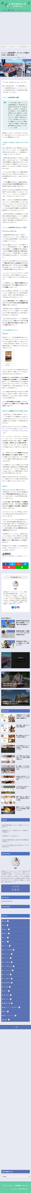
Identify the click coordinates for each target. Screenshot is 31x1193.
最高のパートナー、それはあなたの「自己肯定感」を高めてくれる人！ (23, 808)
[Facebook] (5, 564)
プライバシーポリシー (8, 1185)
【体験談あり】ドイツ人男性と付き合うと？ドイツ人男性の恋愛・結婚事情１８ (23, 716)
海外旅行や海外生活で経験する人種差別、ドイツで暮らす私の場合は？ (22, 622)
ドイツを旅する (7, 978)
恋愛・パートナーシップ (9, 1015)
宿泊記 (5, 1011)
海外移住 (6, 1019)
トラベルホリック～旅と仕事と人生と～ (19, 1189)
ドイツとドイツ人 (8, 970)
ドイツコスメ (7, 958)
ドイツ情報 (3, 10)
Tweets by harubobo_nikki (6, 901)
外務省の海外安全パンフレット (16, 548)
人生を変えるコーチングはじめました (10, 835)
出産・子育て (7, 999)
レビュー (6, 991)
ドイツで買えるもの (8, 966)
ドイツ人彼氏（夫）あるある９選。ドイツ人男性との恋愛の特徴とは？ (23, 757)
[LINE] (22, 567)
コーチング (6, 945)
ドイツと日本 (7, 974)
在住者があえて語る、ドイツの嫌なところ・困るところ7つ (22, 643)
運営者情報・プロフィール (22, 1185)
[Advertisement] (15, 28)
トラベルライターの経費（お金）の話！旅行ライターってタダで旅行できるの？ (15, 846)
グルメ (5, 937)
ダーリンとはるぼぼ (8, 949)
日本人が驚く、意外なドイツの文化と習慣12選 (23, 726)
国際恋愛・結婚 (11, 10)
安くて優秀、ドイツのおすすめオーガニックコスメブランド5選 (23, 767)
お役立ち (6, 929)
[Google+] (18, 564)
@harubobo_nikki (19, 82)
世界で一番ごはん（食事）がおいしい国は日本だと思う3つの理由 (23, 798)
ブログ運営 (6, 986)
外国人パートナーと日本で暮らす (11, 1007)
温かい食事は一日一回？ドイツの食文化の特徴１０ (23, 736)
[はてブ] (25, 564)
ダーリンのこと (7, 954)
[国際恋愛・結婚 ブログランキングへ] (6, 554)
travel (5, 925)
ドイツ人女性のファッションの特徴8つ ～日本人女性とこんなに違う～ (23, 747)
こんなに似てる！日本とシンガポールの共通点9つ (23, 787)
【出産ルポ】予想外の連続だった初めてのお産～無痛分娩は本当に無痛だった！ (15, 840)
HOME (4, 46)
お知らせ (6, 933)
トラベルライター (19, 10)
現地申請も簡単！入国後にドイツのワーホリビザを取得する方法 (22, 632)
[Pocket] (8, 567)
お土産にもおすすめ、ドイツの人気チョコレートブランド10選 (23, 778)
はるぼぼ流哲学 (7, 982)
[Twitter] (12, 564)
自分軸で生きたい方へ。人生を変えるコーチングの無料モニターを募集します (15, 831)
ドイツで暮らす (11, 46)
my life (5, 921)
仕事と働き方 (7, 995)
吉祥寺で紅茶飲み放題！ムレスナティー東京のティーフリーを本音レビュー (15, 825)
